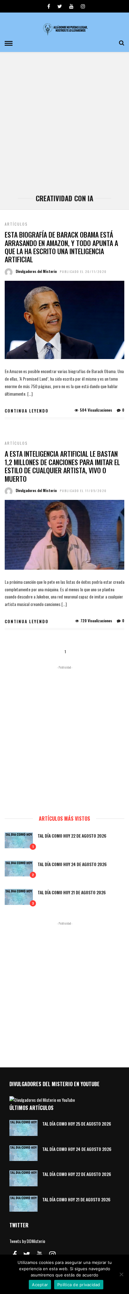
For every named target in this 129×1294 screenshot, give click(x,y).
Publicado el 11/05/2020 (83, 490)
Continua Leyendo (27, 411)
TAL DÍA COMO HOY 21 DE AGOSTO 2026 (72, 892)
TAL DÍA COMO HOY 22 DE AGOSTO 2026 (72, 835)
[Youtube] (71, 6)
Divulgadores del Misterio (36, 271)
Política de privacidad (78, 1284)
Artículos (16, 224)
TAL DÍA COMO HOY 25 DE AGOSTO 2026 (76, 1123)
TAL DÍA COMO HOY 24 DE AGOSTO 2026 (72, 864)
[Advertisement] (64, 126)
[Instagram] (83, 6)
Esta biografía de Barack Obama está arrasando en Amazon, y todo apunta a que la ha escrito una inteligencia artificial (61, 246)
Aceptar (40, 1284)
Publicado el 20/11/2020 (83, 271)
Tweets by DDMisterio (27, 1241)
